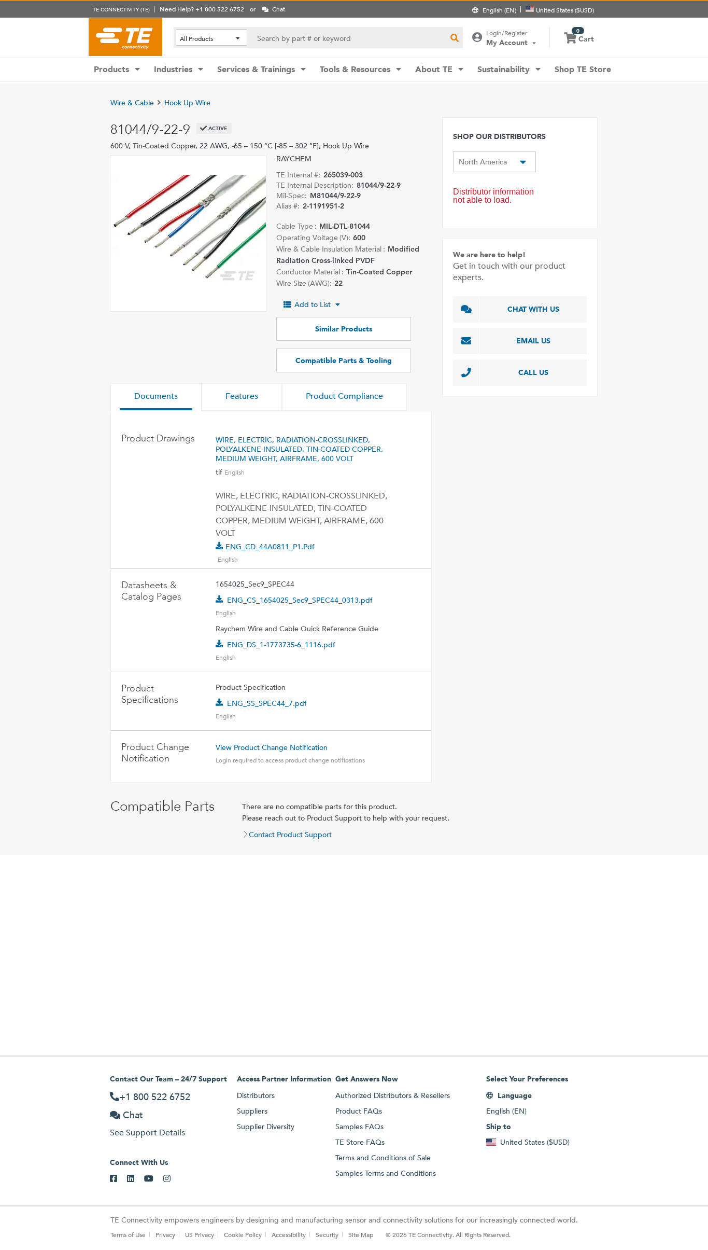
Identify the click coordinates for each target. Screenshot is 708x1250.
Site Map (360, 1234)
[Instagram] (171, 1179)
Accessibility (289, 1234)
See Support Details (147, 1132)
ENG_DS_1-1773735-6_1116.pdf (281, 644)
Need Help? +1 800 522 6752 (202, 9)
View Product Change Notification (272, 747)
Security (327, 1234)
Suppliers (252, 1111)
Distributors (256, 1095)
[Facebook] (118, 1179)
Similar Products (343, 329)
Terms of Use (128, 1234)
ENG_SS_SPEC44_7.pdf (267, 703)
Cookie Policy (243, 1234)
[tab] (156, 397)
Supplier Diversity (265, 1126)
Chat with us (533, 309)
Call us (533, 372)
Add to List (312, 304)
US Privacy (199, 1234)
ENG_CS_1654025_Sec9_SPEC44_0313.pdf (300, 600)
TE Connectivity (125, 37)
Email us (533, 340)
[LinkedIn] (135, 1179)
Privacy (165, 1234)
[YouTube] (153, 1179)
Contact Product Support (290, 834)
